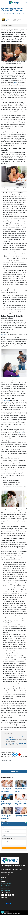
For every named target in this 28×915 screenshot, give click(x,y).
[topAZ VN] (8, 899)
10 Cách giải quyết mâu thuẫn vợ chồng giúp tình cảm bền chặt (21, 803)
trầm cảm (21, 432)
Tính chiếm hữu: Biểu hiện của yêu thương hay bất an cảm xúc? (7, 817)
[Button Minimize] (25, 25)
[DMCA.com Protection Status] (5, 903)
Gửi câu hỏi (14, 848)
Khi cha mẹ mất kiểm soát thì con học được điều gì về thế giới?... (6, 803)
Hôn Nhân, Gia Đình (21, 13)
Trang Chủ (3, 13)
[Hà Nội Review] (3, 899)
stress (15, 82)
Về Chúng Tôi (4, 879)
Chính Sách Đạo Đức (5, 885)
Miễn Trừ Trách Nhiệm (6, 890)
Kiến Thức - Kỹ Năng (11, 13)
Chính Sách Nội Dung (5, 888)
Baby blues (3, 334)
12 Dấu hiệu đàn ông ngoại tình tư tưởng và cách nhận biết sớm (6, 790)
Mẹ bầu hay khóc (10, 739)
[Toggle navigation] (2, 2)
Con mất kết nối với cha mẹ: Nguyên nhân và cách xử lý (20, 790)
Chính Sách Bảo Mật (6, 883)
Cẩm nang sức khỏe (14, 2)
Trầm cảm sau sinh (5, 400)
